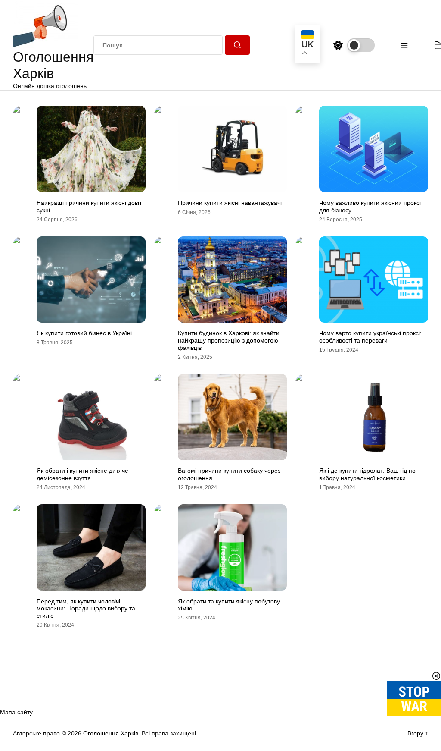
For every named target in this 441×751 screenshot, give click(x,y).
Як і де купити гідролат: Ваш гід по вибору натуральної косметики (367, 474)
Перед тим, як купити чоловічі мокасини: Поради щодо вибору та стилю (86, 608)
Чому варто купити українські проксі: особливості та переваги (370, 337)
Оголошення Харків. (111, 733)
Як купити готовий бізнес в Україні (84, 333)
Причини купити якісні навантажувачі (230, 202)
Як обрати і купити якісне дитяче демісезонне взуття (82, 474)
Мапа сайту (16, 712)
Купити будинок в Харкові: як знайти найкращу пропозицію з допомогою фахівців (229, 340)
